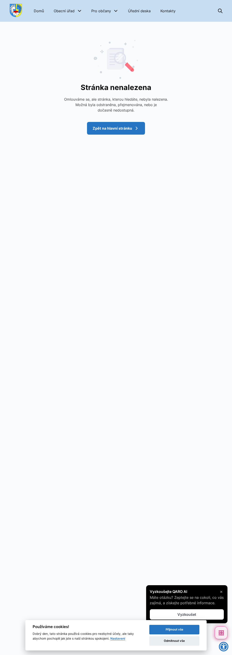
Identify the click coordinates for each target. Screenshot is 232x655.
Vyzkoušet (186, 614)
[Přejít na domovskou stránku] (16, 10)
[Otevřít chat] (221, 632)
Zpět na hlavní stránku (112, 128)
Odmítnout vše (174, 641)
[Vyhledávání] (220, 11)
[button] (68, 11)
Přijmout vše (174, 629)
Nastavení (117, 638)
